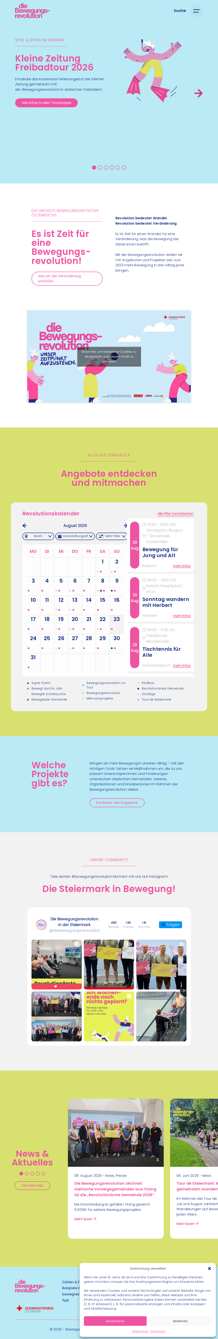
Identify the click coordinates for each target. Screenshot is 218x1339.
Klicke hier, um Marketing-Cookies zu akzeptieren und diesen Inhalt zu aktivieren (109, 356)
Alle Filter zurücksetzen (176, 513)
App (65, 1300)
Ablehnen (180, 1321)
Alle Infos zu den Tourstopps (46, 102)
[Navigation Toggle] (196, 10)
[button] (209, 1268)
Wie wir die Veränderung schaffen (59, 279)
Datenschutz (140, 1331)
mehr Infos (182, 565)
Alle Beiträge (32, 1185)
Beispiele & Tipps (76, 1288)
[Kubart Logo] (30, 1291)
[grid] (161, 597)
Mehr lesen (83, 1219)
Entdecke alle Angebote (117, 802)
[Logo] (32, 10)
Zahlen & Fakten (75, 1282)
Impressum (158, 1331)
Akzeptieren (115, 1321)
